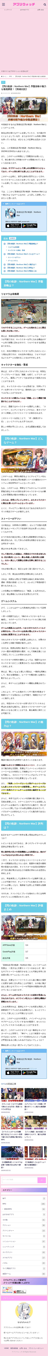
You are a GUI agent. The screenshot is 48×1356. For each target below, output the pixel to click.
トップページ (8, 9)
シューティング (24, 1247)
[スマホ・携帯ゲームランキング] (19, 1292)
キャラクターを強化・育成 (16, 250)
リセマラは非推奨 (13, 247)
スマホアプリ (24, 1258)
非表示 (12, 238)
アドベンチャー (24, 1230)
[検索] (42, 1180)
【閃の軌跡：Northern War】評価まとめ (20, 271)
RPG (3, 82)
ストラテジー (24, 1252)
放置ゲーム (24, 1274)
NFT (24, 1198)
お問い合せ (40, 9)
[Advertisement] (24, 36)
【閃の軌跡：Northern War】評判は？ (19, 268)
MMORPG (24, 1209)
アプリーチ (33, 221)
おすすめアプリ (24, 9)
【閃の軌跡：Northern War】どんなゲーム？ (22, 254)
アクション (24, 1225)
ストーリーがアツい (14, 257)
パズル (24, 1263)
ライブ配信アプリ (24, 1268)
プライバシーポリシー (36, 1348)
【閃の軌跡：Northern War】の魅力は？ (20, 264)
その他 (24, 1220)
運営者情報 (14, 1348)
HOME (6, 1348)
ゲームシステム (13, 260)
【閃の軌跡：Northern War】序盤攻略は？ (21, 243)
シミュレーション (24, 1241)
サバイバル (24, 1236)
